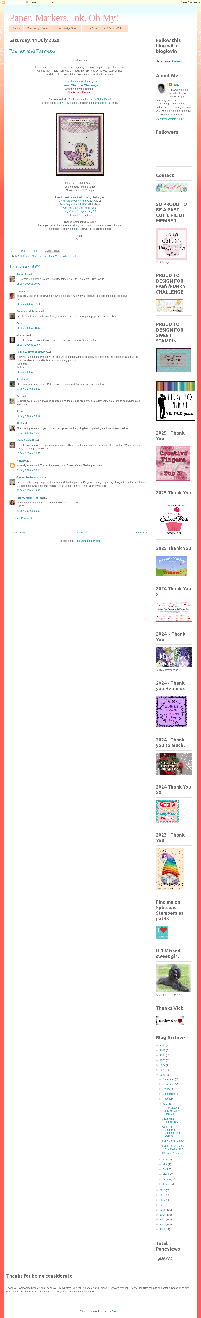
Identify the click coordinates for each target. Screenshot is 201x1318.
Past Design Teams (37, 28)
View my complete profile (170, 119)
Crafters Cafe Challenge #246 (80, 207)
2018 (163, 1195)
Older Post (142, 532)
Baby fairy (48, 256)
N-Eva (20, 460)
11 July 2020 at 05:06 (28, 283)
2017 (163, 1200)
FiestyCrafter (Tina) (27, 498)
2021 (163, 1070)
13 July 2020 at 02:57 (28, 453)
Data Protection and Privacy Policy (104, 28)
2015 (163, 1209)
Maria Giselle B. (25, 440)
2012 (163, 1224)
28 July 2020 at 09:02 (28, 511)
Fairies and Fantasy (173, 1140)
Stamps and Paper (27, 311)
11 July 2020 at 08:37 (28, 328)
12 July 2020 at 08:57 (28, 389)
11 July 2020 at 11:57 (28, 344)
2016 (163, 1205)
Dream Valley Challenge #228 (75, 200)
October (167, 1089)
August (167, 1098)
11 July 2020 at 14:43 (28, 372)
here (101, 103)
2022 (163, 1065)
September (169, 1094)
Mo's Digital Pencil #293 (74, 204)
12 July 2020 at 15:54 (28, 433)
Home (16, 28)
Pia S (19, 423)
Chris (19, 291)
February (168, 1179)
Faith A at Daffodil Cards (30, 352)
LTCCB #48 (76, 215)
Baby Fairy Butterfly (68, 103)
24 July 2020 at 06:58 (28, 470)
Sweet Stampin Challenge (80, 85)
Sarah (20, 379)
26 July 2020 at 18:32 (28, 490)
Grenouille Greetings (28, 477)
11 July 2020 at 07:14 (28, 304)
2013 (163, 1219)
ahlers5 (20, 335)
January (167, 1184)
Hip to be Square (171, 1153)
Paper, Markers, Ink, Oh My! (64, 18)
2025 (163, 1050)
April (165, 1169)
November (169, 1084)
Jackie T (21, 274)
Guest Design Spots (67, 28)
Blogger (116, 1311)
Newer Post (18, 532)
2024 (163, 1055)
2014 (163, 1214)
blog (75, 228)
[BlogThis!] (49, 251)
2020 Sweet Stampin (29, 256)
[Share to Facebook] (55, 251)
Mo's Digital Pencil (101, 99)
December (169, 1079)
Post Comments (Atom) (87, 541)
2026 (163, 1045)
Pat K (176, 84)
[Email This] (46, 251)
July (165, 1103)
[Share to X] (52, 251)
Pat (18, 396)
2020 (163, 1075)
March (166, 1174)
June (166, 1159)
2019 (163, 1190)
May (165, 1164)
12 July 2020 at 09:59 (28, 416)
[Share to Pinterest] (58, 251)
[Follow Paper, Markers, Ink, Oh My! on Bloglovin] (169, 62)
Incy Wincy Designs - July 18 (80, 211)
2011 (163, 1229)
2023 (163, 1060)
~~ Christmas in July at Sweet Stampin (171, 1111)
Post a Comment (22, 518)
